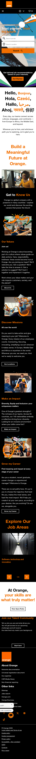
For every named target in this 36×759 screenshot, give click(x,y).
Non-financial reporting (10, 682)
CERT (3, 745)
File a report (5, 750)
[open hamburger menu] (3, 11)
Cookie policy (6, 733)
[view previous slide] (9, 577)
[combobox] (18, 38)
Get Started (17, 79)
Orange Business (8, 700)
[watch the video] (18, 178)
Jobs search (6, 694)
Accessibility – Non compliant (11, 742)
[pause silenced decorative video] (33, 17)
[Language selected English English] (22, 11)
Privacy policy (6, 739)
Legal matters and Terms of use (12, 730)
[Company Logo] (9, 4)
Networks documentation (11, 669)
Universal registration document (13, 673)
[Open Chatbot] (11, 715)
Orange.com (6, 697)
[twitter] (17, 713)
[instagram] (24, 713)
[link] (18, 646)
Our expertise (6, 676)
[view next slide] (26, 577)
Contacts (4, 748)
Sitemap (5, 690)
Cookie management (8, 736)
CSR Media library (8, 679)
